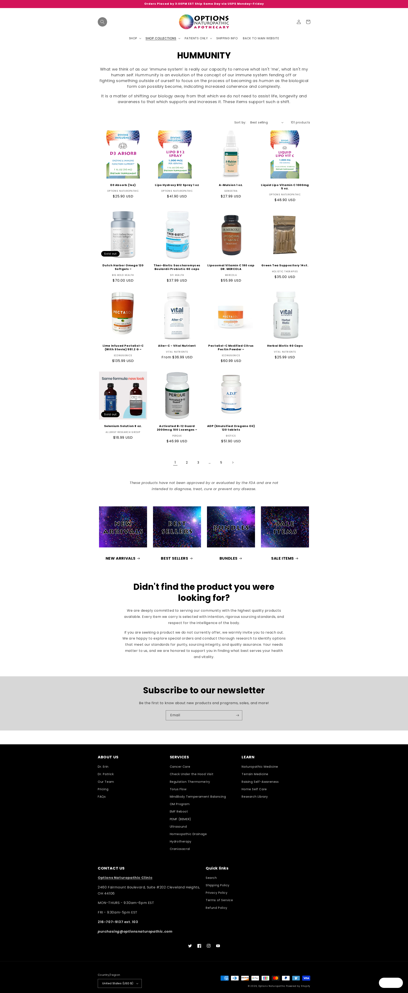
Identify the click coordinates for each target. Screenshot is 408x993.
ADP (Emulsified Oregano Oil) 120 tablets (231, 428)
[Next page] (232, 462)
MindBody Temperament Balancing (198, 796)
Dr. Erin (103, 767)
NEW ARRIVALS (121, 558)
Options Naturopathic (272, 986)
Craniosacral (180, 849)
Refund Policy (216, 908)
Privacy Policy (216, 893)
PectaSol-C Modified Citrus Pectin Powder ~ (231, 347)
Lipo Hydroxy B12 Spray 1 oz (177, 185)
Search (211, 878)
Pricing (103, 789)
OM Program (180, 804)
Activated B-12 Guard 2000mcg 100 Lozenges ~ (177, 428)
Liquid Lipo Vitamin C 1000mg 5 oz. (285, 187)
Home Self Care (254, 789)
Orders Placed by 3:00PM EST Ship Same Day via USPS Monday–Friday (204, 4)
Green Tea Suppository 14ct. (284, 265)
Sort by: (240, 122)
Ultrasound (178, 826)
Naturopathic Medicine (260, 767)
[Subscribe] (237, 715)
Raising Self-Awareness (260, 782)
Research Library (255, 796)
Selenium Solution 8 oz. (123, 426)
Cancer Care (180, 767)
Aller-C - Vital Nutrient (177, 346)
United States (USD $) (117, 983)
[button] (102, 22)
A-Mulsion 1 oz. (231, 185)
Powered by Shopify (298, 986)
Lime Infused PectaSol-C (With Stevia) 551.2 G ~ (123, 347)
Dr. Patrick (106, 774)
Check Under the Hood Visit (192, 774)
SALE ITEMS (282, 558)
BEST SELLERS (174, 558)
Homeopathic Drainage (188, 834)
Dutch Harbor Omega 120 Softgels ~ (122, 267)
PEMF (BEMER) (180, 819)
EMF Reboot (179, 811)
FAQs (102, 796)
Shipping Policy (218, 885)
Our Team (106, 782)
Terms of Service (219, 900)
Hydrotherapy (180, 841)
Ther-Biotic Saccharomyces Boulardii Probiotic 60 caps (177, 267)
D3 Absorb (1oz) (123, 185)
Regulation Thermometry (190, 782)
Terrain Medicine (255, 774)
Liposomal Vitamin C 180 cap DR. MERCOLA (230, 267)
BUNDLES (229, 558)
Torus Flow (178, 789)
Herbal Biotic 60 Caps (285, 346)
